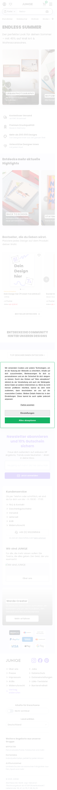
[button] (27, 405)
